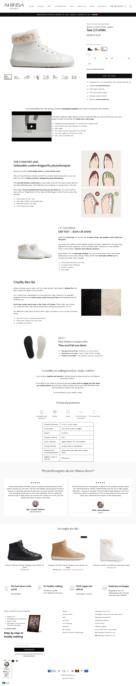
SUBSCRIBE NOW (29, 650)
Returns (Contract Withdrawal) (73, 632)
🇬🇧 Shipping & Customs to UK (105, 635)
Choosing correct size (102, 611)
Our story (66, 620)
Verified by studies (51, 591)
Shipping (112, 591)
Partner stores (67, 614)
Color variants (94, 44)
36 (89, 58)
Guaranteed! (16, 594)
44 (90, 64)
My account (66, 629)
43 (129, 58)
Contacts (66, 626)
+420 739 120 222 (116, 6)
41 (117, 58)
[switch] (7, 675)
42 (123, 58)
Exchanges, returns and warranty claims (108, 614)
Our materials (67, 623)
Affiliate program (101, 626)
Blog (64, 617)
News (31, 6)
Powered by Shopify (68, 678)
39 (106, 58)
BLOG (92, 6)
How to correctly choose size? (95, 69)
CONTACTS (102, 6)
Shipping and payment (102, 617)
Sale (72, 6)
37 (95, 58)
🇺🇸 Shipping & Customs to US (105, 632)
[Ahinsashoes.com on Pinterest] (17, 661)
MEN (49, 6)
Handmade (80, 594)
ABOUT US (82, 6)
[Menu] (10, 662)
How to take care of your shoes (105, 629)
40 (112, 58)
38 (101, 58)
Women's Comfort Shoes (100, 24)
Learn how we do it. (29, 656)
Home (89, 24)
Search (65, 611)
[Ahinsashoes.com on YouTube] (13, 661)
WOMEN (41, 6)
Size (89, 54)
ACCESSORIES (61, 6)
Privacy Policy (99, 623)
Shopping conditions (102, 620)
